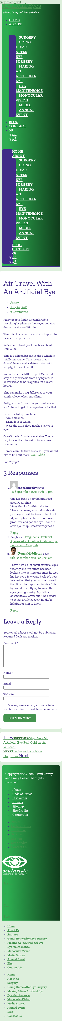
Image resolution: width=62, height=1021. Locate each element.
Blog (7, 916)
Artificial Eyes (21, 5)
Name (8, 672)
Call (6, 905)
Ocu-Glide (38, 455)
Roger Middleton (30, 553)
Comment (10, 643)
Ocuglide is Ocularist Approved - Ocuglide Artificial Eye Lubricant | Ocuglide (34, 541)
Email (8, 683)
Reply (14, 533)
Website (8, 694)
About (8, 883)
